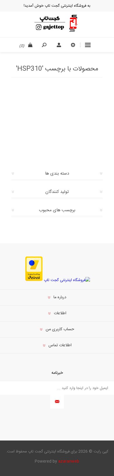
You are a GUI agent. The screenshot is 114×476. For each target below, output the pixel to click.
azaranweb (68, 461)
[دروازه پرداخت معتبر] (34, 280)
